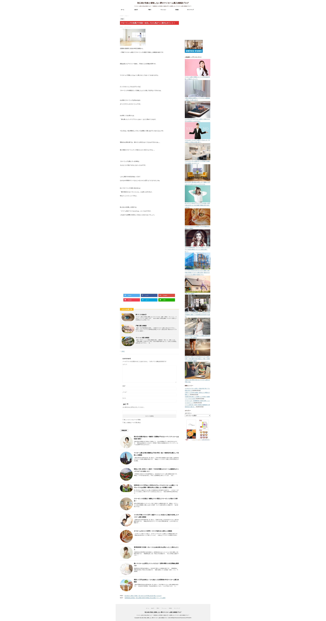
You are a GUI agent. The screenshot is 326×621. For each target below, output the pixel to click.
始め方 (136, 9)
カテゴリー (188, 413)
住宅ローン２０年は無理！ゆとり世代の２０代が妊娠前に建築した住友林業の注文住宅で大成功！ (197, 314)
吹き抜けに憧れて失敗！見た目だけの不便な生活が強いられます (143, 595)
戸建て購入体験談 (141, 325)
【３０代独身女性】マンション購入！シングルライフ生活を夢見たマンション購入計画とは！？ (197, 249)
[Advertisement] (132, 241)
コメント (125, 364)
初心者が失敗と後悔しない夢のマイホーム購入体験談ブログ (163, 3)
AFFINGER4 (188, 617)
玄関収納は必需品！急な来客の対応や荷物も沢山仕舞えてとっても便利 (145, 598)
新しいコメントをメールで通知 (132, 419)
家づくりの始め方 (141, 314)
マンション (163, 9)
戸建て (149, 9)
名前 (124, 386)
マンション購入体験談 (142, 337)
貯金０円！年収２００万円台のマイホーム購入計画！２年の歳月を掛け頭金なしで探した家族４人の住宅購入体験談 (197, 359)
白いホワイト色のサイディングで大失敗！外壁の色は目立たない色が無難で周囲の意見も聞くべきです (197, 205)
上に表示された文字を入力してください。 (134, 407)
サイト (124, 398)
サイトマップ (190, 9)
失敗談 (177, 9)
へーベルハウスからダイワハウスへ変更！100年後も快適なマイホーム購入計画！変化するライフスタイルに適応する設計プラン (197, 272)
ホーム (122, 9)
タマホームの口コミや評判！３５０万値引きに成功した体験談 (153, 531)
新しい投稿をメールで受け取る (132, 422)
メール (125, 392)
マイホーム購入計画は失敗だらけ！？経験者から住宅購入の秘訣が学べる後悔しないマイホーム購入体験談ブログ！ (163, 615)
